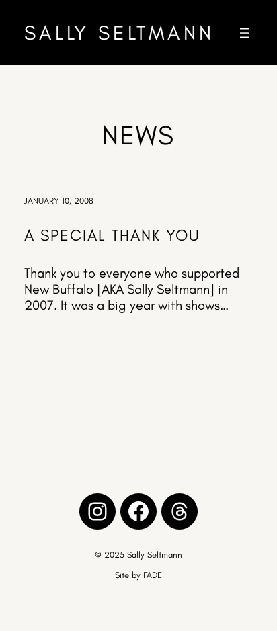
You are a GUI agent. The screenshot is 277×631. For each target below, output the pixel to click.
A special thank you (112, 235)
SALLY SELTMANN (119, 32)
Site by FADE (138, 575)
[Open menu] (245, 33)
